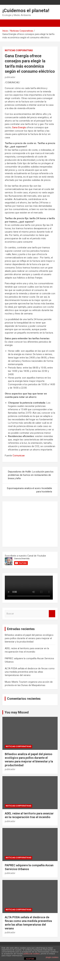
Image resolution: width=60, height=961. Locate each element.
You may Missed (17, 712)
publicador (10, 77)
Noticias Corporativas (19, 50)
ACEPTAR (30, 959)
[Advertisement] (29, 524)
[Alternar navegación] (6, 23)
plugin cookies (52, 957)
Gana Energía (19, 127)
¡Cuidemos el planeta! (25, 10)
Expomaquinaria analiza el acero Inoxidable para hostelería (29, 490)
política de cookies (32, 954)
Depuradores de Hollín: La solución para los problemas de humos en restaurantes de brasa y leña (30, 475)
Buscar (52, 613)
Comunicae (19, 455)
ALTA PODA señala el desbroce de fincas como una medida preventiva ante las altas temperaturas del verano (30, 672)
